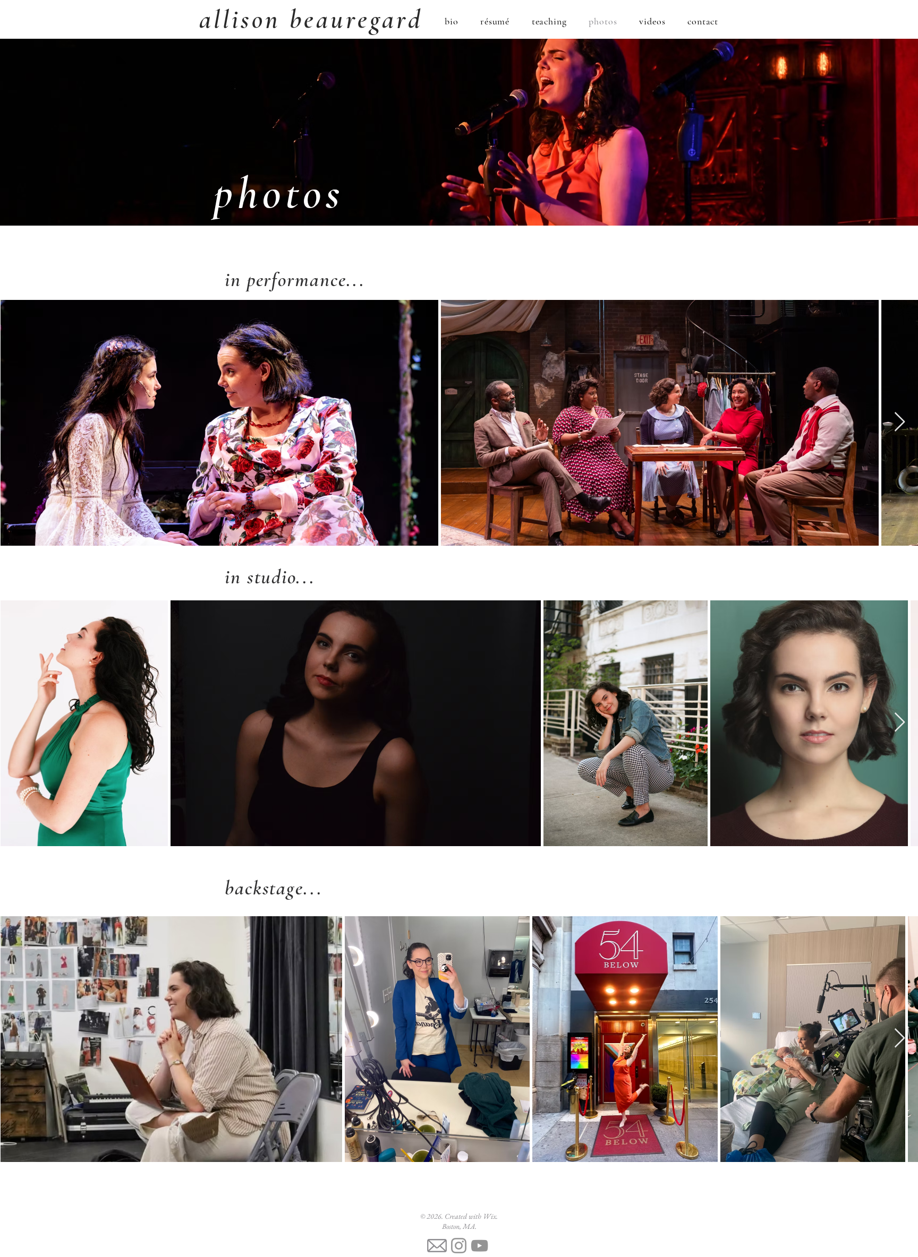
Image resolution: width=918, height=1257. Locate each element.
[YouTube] (479, 1245)
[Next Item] (900, 422)
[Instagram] (458, 1245)
